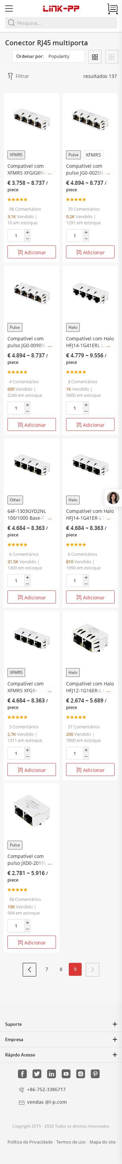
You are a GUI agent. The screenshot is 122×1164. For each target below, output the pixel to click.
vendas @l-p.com (47, 1102)
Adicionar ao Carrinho (32, 253)
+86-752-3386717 (46, 1089)
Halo (72, 327)
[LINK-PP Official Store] (61, 8)
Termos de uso (71, 1142)
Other (15, 500)
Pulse (73, 155)
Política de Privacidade (30, 1142)
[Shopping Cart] (112, 8)
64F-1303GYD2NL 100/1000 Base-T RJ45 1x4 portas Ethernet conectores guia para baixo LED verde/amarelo (31, 514)
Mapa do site (102, 1142)
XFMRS (16, 155)
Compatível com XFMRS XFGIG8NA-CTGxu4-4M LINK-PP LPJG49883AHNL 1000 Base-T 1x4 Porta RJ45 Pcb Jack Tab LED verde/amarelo (31, 169)
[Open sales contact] (113, 498)
